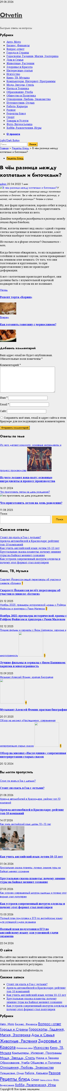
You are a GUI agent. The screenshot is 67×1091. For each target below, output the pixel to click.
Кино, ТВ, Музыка (18, 77)
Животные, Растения (20, 63)
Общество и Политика (21, 95)
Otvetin (11, 15)
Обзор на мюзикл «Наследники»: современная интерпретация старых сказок (33, 754)
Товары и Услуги (17, 120)
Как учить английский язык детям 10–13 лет (30, 548)
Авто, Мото (14, 42)
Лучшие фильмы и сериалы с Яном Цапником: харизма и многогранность (33, 664)
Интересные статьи (20, 70)
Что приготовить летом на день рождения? (25, 492)
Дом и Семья (15, 60)
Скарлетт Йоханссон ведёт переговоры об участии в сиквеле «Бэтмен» (30, 592)
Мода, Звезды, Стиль (20, 85)
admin (3, 184)
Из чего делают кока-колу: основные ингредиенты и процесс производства (27, 479)
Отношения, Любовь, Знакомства (29, 99)
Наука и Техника (18, 88)
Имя (4, 397)
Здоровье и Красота (20, 67)
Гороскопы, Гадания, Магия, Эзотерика (32, 56)
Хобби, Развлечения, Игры (24, 128)
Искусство (13, 74)
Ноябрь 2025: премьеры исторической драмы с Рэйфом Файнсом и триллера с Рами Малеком (33, 606)
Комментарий (10, 365)
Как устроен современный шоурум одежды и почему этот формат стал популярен (30, 560)
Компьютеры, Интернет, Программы (31, 81)
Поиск (3, 514)
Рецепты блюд (16, 113)
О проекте (13, 134)
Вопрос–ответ (15, 49)
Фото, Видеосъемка (19, 124)
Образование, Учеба (20, 92)
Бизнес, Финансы (18, 45)
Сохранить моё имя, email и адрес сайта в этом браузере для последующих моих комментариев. (33, 419)
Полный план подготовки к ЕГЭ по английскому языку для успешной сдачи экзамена (31, 920)
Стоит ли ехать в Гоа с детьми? (20, 537)
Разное (11, 110)
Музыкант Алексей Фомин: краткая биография (26, 677)
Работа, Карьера (17, 106)
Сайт (3, 411)
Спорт (10, 117)
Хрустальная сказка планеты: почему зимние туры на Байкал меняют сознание (30, 553)
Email (4, 404)
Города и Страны (18, 52)
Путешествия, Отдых (20, 103)
